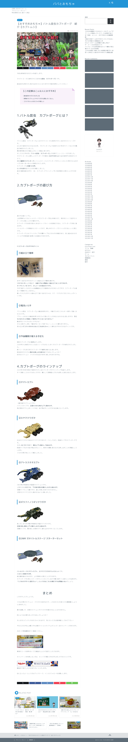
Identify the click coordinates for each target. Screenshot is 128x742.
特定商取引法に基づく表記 (21, 13)
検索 (86, 17)
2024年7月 (88, 206)
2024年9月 (88, 202)
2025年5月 (88, 186)
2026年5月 (88, 167)
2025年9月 (88, 183)
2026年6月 (88, 165)
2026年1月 (88, 175)
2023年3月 (88, 231)
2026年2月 (88, 173)
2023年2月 (88, 232)
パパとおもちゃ (64, 4)
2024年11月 (89, 198)
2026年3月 (88, 171)
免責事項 (31, 740)
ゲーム (87, 254)
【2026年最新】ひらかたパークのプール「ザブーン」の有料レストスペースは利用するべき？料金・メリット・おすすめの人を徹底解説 (99, 34)
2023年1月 (88, 234)
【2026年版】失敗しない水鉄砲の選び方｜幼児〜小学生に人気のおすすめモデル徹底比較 (99, 51)
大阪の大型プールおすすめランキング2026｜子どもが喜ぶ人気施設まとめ (99, 40)
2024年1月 (88, 217)
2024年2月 (88, 215)
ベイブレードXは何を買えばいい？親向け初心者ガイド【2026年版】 (99, 48)
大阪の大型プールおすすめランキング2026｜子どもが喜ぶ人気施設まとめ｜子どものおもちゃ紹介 (99, 67)
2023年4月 (88, 229)
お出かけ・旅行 (90, 252)
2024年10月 (89, 200)
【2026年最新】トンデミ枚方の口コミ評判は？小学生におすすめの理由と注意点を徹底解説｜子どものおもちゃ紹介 (99, 96)
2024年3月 (88, 213)
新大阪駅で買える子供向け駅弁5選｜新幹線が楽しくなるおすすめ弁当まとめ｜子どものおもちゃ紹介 (99, 83)
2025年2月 (88, 192)
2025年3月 (88, 190)
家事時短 (87, 258)
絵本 (86, 262)
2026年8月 (88, 163)
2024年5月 (88, 209)
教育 (86, 260)
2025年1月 (88, 194)
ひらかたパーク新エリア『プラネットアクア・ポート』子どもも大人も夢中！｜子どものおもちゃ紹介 (99, 112)
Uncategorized (90, 246)
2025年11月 (89, 179)
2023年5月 (88, 227)
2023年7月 (88, 225)
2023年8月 (88, 223)
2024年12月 (89, 196)
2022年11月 (89, 238)
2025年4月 (88, 188)
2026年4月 (88, 169)
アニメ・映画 (89, 248)
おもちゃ (20, 20)
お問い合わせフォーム (19, 9)
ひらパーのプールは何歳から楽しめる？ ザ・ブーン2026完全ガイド (98, 44)
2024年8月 (88, 204)
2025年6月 (88, 185)
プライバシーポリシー (19, 11)
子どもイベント (90, 256)
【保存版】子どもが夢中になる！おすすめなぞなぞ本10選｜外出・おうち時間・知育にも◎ (99, 78)
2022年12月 (89, 236)
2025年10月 (89, 181)
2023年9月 (88, 221)
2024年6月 (88, 208)
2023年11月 (89, 219)
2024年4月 (88, 211)
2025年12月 (89, 177)
